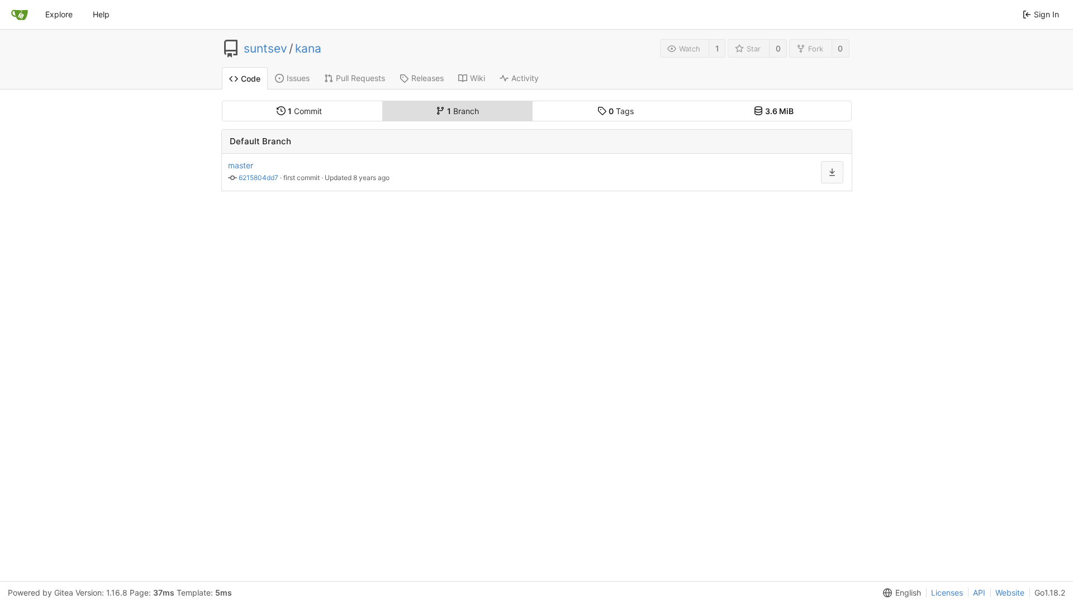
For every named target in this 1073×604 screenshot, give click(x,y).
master (240, 165)
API (979, 592)
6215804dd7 (258, 177)
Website (1009, 592)
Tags (621, 111)
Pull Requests (360, 78)
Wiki (477, 78)
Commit (305, 111)
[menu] (900, 593)
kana (308, 48)
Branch (463, 111)
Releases (427, 78)
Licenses (947, 592)
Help (101, 14)
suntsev (265, 48)
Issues (298, 78)
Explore (59, 14)
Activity (525, 78)
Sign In (1046, 14)
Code (250, 78)
